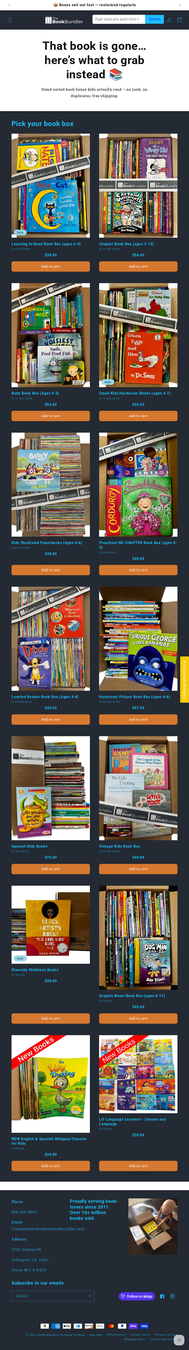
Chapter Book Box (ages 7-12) (126, 244)
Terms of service (166, 1334)
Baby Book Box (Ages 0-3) (35, 393)
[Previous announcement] (9, 5)
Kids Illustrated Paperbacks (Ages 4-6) (47, 543)
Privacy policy (140, 1334)
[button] (10, 20)
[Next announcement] (180, 5)
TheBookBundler (48, 1334)
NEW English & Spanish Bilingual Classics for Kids (49, 1141)
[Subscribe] (89, 1296)
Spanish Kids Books (29, 846)
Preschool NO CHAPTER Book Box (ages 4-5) (138, 545)
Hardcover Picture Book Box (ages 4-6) (134, 697)
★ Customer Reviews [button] (184, 679)
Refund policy (116, 1334)
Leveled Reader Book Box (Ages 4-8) (45, 697)
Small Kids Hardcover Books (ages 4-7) (135, 393)
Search (154, 19)
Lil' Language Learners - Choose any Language (132, 1121)
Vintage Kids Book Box (119, 846)
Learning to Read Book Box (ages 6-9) (46, 244)
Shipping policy (134, 1339)
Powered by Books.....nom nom (82, 1334)
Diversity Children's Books (35, 970)
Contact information (163, 1339)
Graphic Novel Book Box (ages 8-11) (132, 996)
